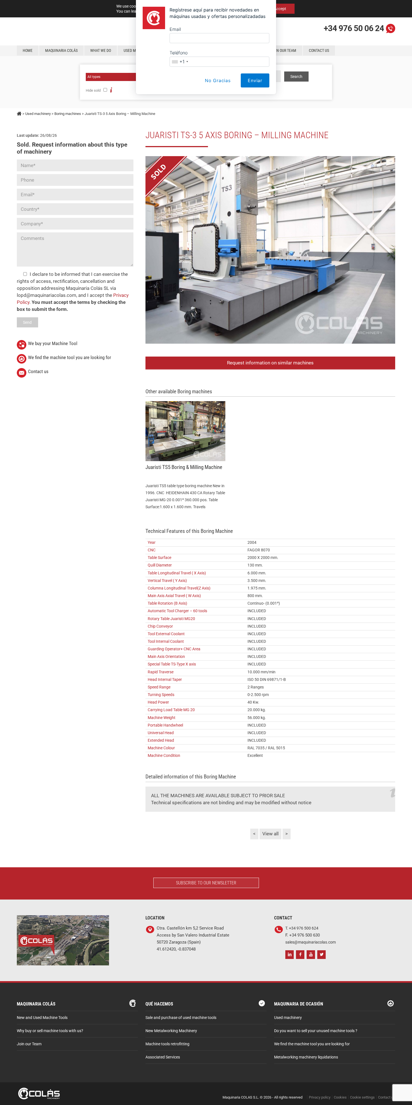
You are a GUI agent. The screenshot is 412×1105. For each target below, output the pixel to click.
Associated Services (162, 1057)
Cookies (340, 1097)
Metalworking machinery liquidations (306, 1057)
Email (175, 29)
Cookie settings (362, 1097)
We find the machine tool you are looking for (69, 357)
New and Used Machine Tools (42, 1017)
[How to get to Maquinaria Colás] (63, 918)
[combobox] (180, 61)
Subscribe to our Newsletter (206, 883)
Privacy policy (319, 1097)
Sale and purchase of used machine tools (180, 1017)
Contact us (38, 371)
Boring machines (67, 114)
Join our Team (29, 1044)
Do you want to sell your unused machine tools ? (315, 1030)
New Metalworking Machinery (171, 1030)
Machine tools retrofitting (167, 1044)
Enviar (255, 80)
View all (270, 833)
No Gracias (218, 80)
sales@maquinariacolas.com (310, 942)
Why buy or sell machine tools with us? (50, 1030)
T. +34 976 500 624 (301, 928)
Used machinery (38, 114)
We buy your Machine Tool (52, 343)
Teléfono (179, 53)
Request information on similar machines (270, 363)
